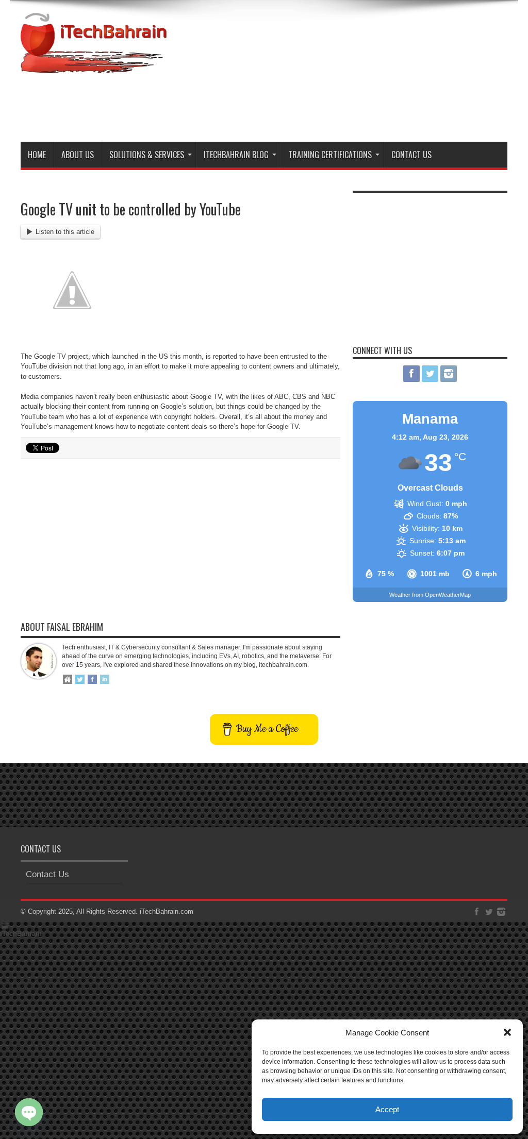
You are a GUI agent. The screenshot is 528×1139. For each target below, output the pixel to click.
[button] (507, 1032)
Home (37, 154)
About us (77, 154)
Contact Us (411, 154)
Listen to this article (65, 232)
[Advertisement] (319, 105)
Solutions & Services (146, 154)
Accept (387, 1109)
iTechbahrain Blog (236, 154)
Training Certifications (330, 154)
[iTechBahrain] (94, 65)
